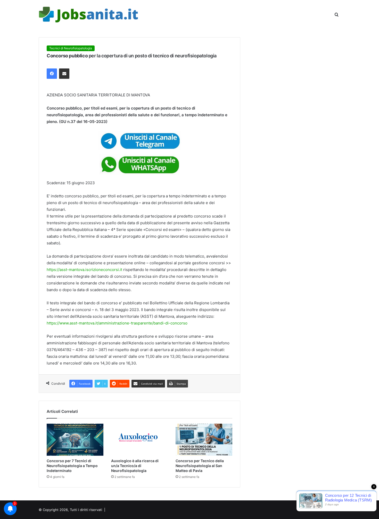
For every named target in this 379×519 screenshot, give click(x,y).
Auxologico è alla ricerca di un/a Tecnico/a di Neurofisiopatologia (135, 466)
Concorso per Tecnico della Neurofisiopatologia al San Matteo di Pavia (200, 466)
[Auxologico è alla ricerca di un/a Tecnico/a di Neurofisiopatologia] (139, 440)
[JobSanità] (89, 14)
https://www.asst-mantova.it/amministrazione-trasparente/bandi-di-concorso (117, 323)
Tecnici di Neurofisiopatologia (70, 48)
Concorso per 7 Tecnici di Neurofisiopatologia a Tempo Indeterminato (72, 466)
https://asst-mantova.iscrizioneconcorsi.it (84, 269)
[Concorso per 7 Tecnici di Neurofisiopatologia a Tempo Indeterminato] (75, 440)
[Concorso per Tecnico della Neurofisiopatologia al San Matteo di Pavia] (204, 440)
